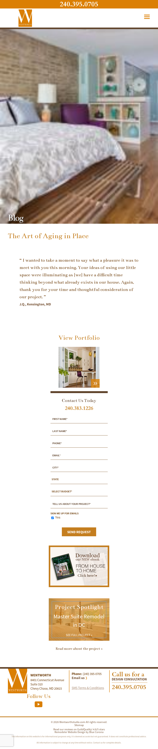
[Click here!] (79, 584)
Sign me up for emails (64, 513)
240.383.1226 (79, 408)
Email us (78, 678)
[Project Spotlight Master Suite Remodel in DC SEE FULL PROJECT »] (79, 639)
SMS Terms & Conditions (88, 688)
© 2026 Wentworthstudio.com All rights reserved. (79, 722)
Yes (57, 517)
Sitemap (79, 725)
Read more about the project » (79, 648)
